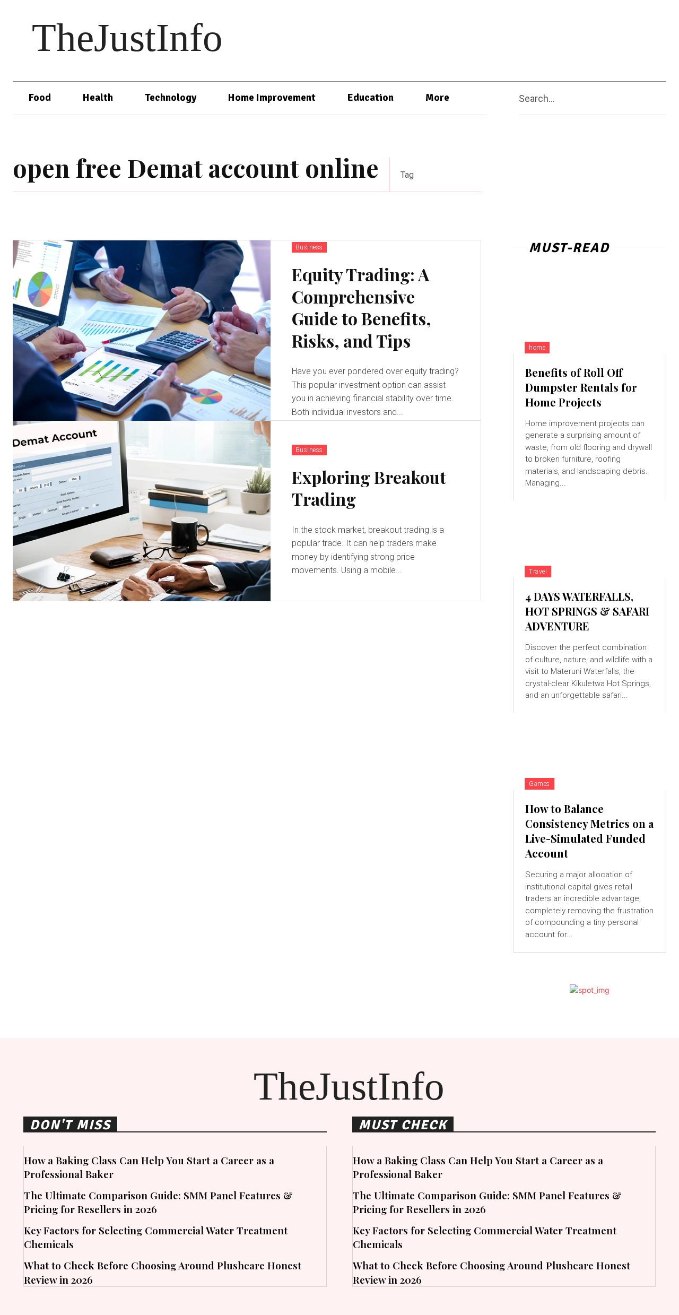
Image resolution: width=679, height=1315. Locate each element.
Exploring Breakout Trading (369, 488)
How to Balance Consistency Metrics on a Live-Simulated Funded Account (589, 830)
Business (309, 247)
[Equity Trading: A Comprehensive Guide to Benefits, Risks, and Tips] (142, 330)
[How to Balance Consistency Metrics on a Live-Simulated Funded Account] (589, 751)
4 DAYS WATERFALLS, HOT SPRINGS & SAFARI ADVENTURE (587, 611)
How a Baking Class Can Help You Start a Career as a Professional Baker (149, 1167)
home (537, 347)
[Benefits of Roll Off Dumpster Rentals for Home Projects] (589, 314)
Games (539, 784)
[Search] (662, 98)
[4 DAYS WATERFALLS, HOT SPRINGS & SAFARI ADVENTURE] (589, 539)
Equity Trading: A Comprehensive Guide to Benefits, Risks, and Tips (361, 307)
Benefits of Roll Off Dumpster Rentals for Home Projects (581, 387)
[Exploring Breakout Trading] (142, 511)
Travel (538, 571)
